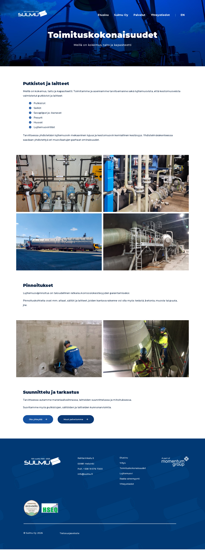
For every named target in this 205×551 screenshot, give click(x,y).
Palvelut (139, 15)
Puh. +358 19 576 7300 (90, 468)
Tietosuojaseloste (69, 533)
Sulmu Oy (121, 15)
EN (183, 15)
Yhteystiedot (160, 15)
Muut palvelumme (73, 419)
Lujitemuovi (126, 473)
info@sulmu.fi (85, 474)
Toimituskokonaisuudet (133, 468)
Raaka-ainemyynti (130, 478)
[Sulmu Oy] (32, 13)
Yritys (123, 463)
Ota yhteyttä (35, 419)
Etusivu (103, 15)
